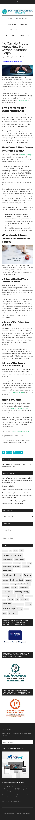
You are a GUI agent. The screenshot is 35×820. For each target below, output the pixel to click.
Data (24, 563)
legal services (6, 587)
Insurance (28, 440)
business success (12, 555)
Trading (19, 609)
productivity (11, 596)
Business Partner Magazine (17, 11)
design (29, 563)
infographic (28, 580)
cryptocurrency (19, 559)
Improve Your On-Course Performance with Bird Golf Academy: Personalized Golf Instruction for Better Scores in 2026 (17, 480)
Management (23, 587)
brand (21, 550)
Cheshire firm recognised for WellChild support (16, 489)
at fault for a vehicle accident (19, 408)
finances (5, 580)
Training (26, 609)
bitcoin (15, 550)
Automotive (12, 440)
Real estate (29, 596)
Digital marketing (7, 566)
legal (28, 584)
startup (28, 604)
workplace (13, 613)
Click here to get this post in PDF (12, 62)
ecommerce (16, 566)
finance (27, 575)
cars (10, 442)
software (7, 604)
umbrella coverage (26, 155)
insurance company (18, 392)
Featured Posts (20, 440)
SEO (17, 599)
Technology (9, 608)
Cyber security (16, 563)
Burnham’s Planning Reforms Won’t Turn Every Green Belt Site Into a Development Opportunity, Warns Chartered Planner (17, 495)
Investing (13, 584)
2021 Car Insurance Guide (21, 431)
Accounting (5, 550)
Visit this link (23, 100)
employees (7, 570)
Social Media (24, 599)
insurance (24, 442)
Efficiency (26, 566)
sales (4, 599)
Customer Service (7, 563)
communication (7, 559)
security (10, 599)
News (4, 596)
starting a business (18, 604)
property (20, 596)
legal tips (14, 587)
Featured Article (16, 442)
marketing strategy (22, 592)
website (4, 613)
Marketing (7, 591)
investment (21, 584)
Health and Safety (17, 580)
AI (10, 550)
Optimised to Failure (8, 486)
